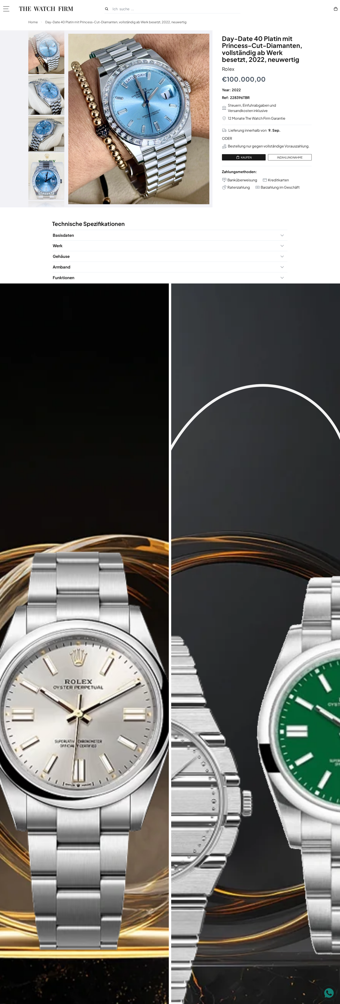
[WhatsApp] (329, 993)
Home (33, 22)
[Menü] (7, 9)
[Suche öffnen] (172, 9)
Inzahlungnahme (290, 157)
